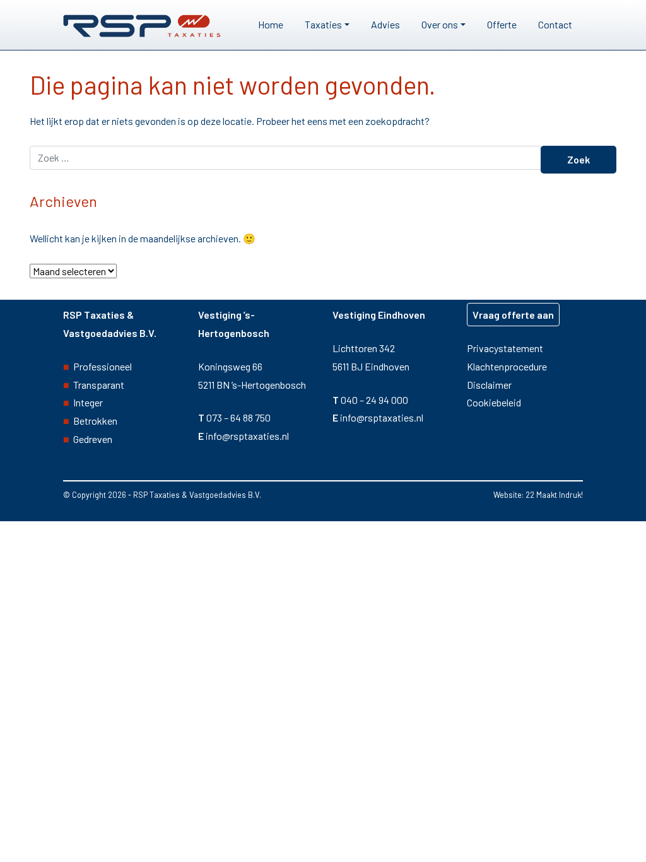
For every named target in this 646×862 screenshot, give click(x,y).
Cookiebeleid (494, 402)
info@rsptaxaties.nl (247, 436)
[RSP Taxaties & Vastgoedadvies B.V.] (142, 25)
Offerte (502, 24)
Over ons (439, 24)
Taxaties (323, 24)
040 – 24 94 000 (374, 400)
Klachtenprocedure (507, 366)
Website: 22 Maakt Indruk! (538, 495)
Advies (385, 24)
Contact (555, 24)
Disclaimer (489, 385)
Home (270, 24)
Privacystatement (505, 348)
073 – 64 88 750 (238, 417)
